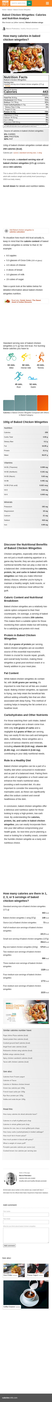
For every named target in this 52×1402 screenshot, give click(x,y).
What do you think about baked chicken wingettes (19, 1226)
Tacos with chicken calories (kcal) (16, 1062)
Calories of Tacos (9, 1080)
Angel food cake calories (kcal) (15, 1047)
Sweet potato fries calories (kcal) (15, 1039)
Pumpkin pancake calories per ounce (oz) (19, 1147)
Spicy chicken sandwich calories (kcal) (17, 1058)
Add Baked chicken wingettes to (22, 231)
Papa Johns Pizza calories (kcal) (15, 1035)
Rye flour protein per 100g (13, 1095)
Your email (6, 1219)
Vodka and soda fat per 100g (14, 1099)
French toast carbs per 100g (14, 1092)
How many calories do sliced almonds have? (20, 1114)
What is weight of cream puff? (14, 1143)
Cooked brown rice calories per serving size (20, 1151)
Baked (10, 10)
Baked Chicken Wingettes (22, 10)
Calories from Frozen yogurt (14, 1077)
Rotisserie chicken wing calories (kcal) (17, 1050)
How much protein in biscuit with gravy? (18, 1139)
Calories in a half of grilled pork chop (17, 1121)
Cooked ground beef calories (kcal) (16, 1043)
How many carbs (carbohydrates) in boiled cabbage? (23, 1132)
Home (4, 10)
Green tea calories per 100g (14, 1088)
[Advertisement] (26, 209)
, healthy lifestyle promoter (22, 29)
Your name (6, 1211)
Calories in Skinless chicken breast (16, 1084)
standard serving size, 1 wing (31, 153)
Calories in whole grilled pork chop (16, 1124)
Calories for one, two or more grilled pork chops (21, 1128)
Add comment (9, 1246)
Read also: (26, 301)
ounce (15, 153)
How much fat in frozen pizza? (14, 1136)
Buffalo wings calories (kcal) (13, 1054)
